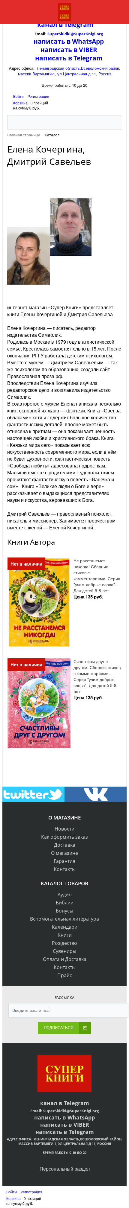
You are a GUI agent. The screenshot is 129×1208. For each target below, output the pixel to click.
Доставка (64, 845)
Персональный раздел (65, 1168)
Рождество (64, 943)
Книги (65, 935)
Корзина (20, 102)
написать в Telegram (69, 58)
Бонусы (64, 910)
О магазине (64, 853)
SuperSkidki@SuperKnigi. (72, 33)
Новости (64, 828)
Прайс (64, 975)
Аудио (65, 894)
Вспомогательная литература (64, 918)
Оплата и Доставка (64, 959)
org (100, 33)
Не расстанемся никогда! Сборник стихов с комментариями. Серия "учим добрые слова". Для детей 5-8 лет (97, 575)
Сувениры (64, 951)
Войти (19, 96)
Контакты (65, 869)
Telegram (78, 24)
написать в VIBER (68, 49)
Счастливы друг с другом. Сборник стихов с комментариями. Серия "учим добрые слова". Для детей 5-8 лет (97, 676)
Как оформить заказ (64, 837)
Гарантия (64, 861)
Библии (65, 902)
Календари (64, 927)
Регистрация (38, 96)
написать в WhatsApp (69, 41)
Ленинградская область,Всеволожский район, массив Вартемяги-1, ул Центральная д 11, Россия (69, 71)
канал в (50, 24)
